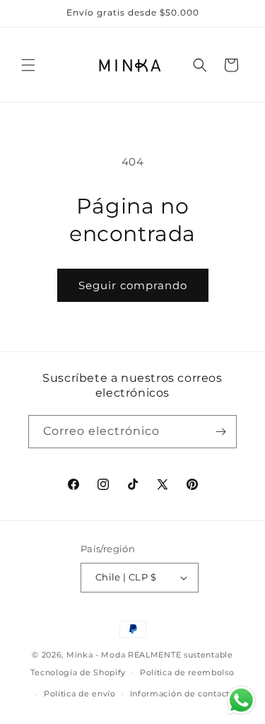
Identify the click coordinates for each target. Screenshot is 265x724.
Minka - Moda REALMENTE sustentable (149, 655)
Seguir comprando (132, 285)
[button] (28, 65)
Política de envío (80, 694)
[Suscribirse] (220, 431)
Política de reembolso (187, 672)
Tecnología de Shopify (78, 672)
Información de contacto (182, 694)
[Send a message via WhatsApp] (241, 700)
